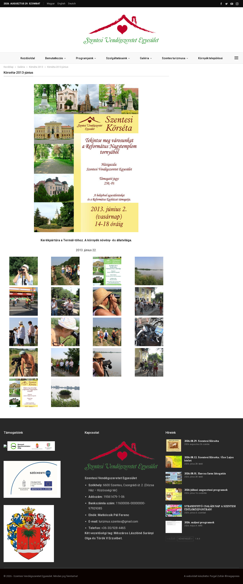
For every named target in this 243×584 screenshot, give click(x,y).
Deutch (72, 3)
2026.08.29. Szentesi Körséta (201, 441)
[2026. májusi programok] (174, 527)
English (61, 3)
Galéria (144, 58)
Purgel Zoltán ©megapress (224, 576)
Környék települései (210, 58)
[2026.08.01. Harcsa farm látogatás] (174, 478)
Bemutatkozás (54, 58)
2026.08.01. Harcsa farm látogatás (205, 473)
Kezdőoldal (28, 58)
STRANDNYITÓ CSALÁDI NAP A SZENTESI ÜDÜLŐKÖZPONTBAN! (210, 507)
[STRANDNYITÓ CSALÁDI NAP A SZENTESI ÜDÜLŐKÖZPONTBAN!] (174, 511)
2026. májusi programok (199, 522)
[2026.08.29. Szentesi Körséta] (174, 445)
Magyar (51, 3)
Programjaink (84, 58)
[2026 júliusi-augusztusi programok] (174, 494)
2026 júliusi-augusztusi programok (206, 490)
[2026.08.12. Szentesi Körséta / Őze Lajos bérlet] (174, 462)
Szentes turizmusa (173, 58)
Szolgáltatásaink (116, 58)
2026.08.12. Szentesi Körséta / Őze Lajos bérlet (209, 459)
